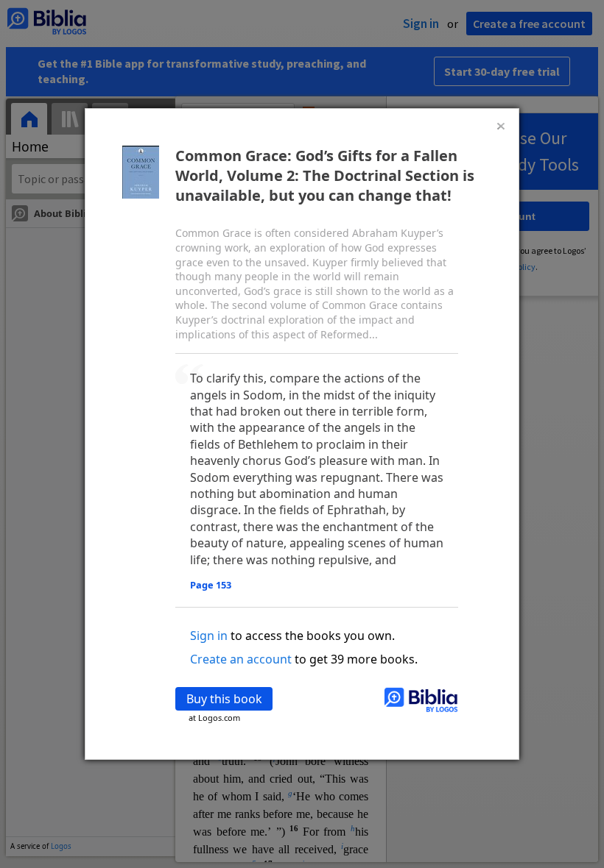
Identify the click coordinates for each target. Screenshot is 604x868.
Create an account (241, 659)
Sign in (209, 635)
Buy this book (224, 699)
